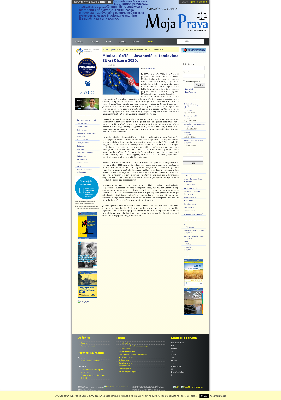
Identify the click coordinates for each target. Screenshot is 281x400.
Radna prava (131, 4)
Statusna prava (97, 7)
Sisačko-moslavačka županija (92, 369)
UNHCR (83, 378)
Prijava (192, 1)
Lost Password (190, 92)
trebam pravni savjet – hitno (194, 236)
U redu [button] (204, 396)
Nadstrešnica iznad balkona (193, 140)
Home (105, 50)
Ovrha (186, 242)
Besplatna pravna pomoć (99, 18)
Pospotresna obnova (85, 153)
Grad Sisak (84, 372)
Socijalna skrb (97, 15)
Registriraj (189, 89)
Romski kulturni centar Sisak (91, 361)
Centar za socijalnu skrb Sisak (92, 375)
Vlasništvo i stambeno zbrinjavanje (110, 8)
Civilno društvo (82, 127)
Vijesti (79, 166)
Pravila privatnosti (87, 346)
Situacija (187, 132)
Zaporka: (186, 72)
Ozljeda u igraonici (190, 116)
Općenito (115, 7)
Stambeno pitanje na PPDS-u (194, 230)
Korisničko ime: (188, 64)
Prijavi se (199, 85)
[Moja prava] (177, 18)
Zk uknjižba (188, 247)
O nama (83, 343)
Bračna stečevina (190, 225)
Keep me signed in (193, 81)
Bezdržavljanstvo (122, 1)
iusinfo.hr (150, 68)
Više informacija (217, 395)
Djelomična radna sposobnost (194, 124)
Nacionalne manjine (122, 15)
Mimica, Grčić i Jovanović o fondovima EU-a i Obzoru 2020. (140, 58)
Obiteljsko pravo (83, 142)
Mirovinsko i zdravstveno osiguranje (104, 12)
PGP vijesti (81, 149)
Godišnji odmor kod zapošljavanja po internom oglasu (193, 106)
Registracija (202, 1)
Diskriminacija (124, 10)
